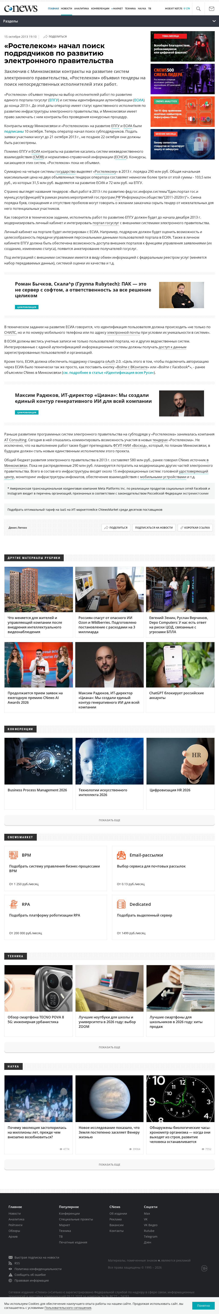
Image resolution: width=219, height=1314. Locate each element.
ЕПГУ (53, 100)
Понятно (203, 1306)
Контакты (117, 1231)
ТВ (149, 8)
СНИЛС (10, 332)
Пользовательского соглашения (67, 1308)
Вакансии (117, 1225)
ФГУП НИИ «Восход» (130, 445)
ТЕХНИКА (130, 8)
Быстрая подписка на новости (37, 1257)
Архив (13, 1236)
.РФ (118, 197)
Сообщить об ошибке (30, 1275)
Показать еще (109, 820)
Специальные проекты (76, 1219)
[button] (198, 9)
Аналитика (81, 8)
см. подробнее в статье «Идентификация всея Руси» (108, 372)
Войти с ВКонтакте (132, 367)
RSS (17, 1263)
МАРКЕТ (118, 8)
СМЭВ (38, 157)
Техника (65, 1231)
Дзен (147, 1242)
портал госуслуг (106, 222)
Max (147, 1213)
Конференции (69, 1213)
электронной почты (123, 332)
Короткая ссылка (197, 527)
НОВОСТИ (66, 8)
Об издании (118, 1213)
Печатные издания (73, 1242)
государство (65, 171)
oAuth (110, 361)
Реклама (116, 1219)
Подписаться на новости (154, 527)
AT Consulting (15, 440)
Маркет (64, 1225)
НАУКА (142, 8)
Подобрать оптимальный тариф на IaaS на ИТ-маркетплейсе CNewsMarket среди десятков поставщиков (84, 510)
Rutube (149, 1231)
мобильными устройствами (163, 476)
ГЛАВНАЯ (53, 8)
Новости (15, 1213)
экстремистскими (196, 493)
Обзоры (14, 1231)
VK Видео (150, 1225)
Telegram (150, 1236)
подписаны (14, 131)
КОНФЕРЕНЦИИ (100, 8)
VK (146, 1219)
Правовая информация (32, 1280)
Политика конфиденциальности (38, 1269)
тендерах (160, 440)
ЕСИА (139, 100)
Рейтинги (15, 1225)
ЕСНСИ (120, 157)
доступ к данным (172, 347)
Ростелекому (105, 171)
